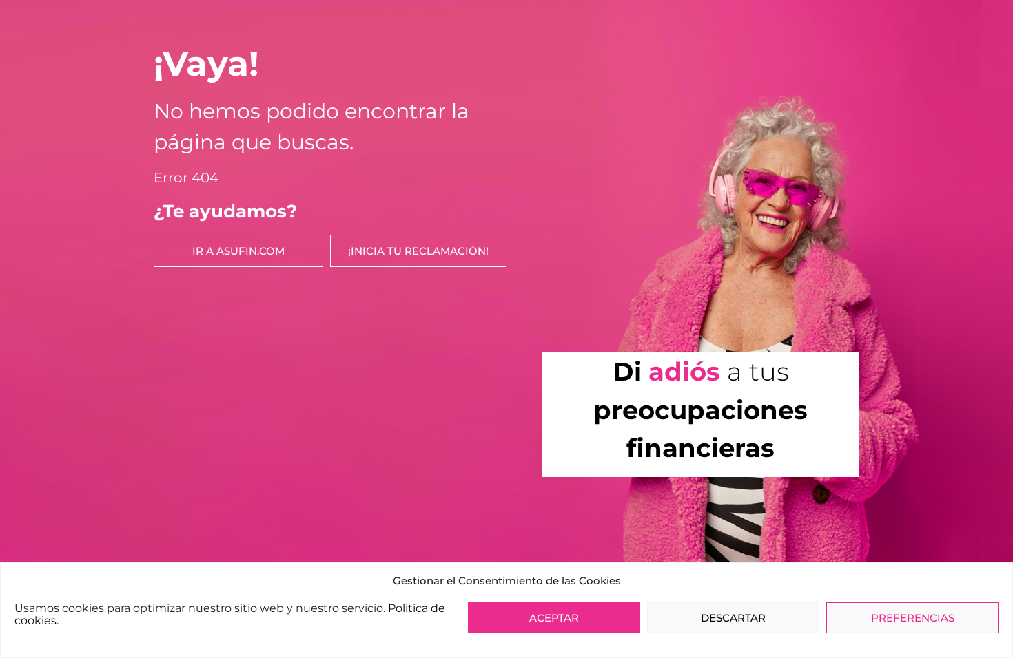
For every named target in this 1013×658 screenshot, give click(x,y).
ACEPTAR (554, 617)
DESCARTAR (733, 617)
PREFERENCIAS (912, 617)
